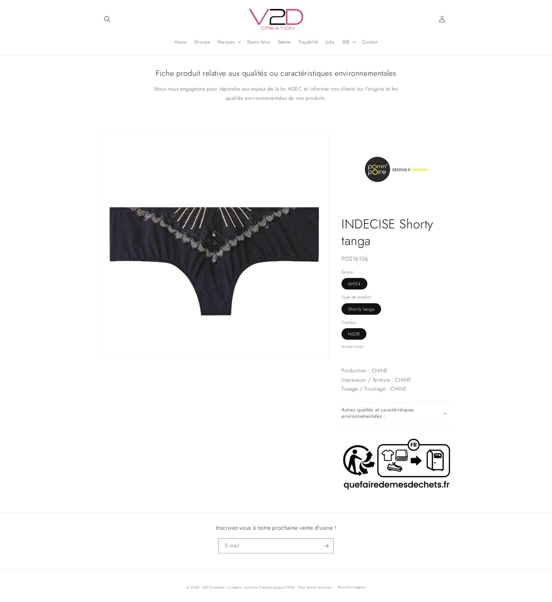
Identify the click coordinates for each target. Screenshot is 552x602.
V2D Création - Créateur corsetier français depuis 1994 (248, 587)
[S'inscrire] (326, 545)
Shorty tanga (361, 309)
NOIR (354, 334)
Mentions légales (351, 587)
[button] (107, 19)
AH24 (354, 284)
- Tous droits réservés (313, 587)
